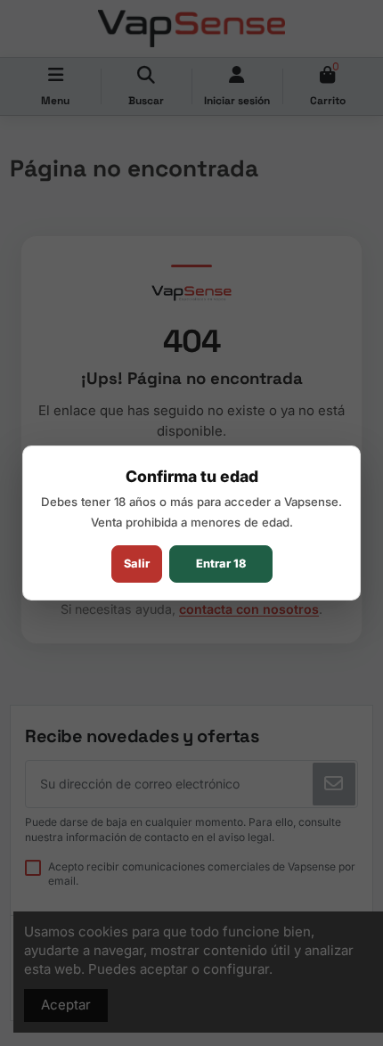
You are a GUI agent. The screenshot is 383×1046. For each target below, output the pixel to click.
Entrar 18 (221, 563)
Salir (137, 563)
